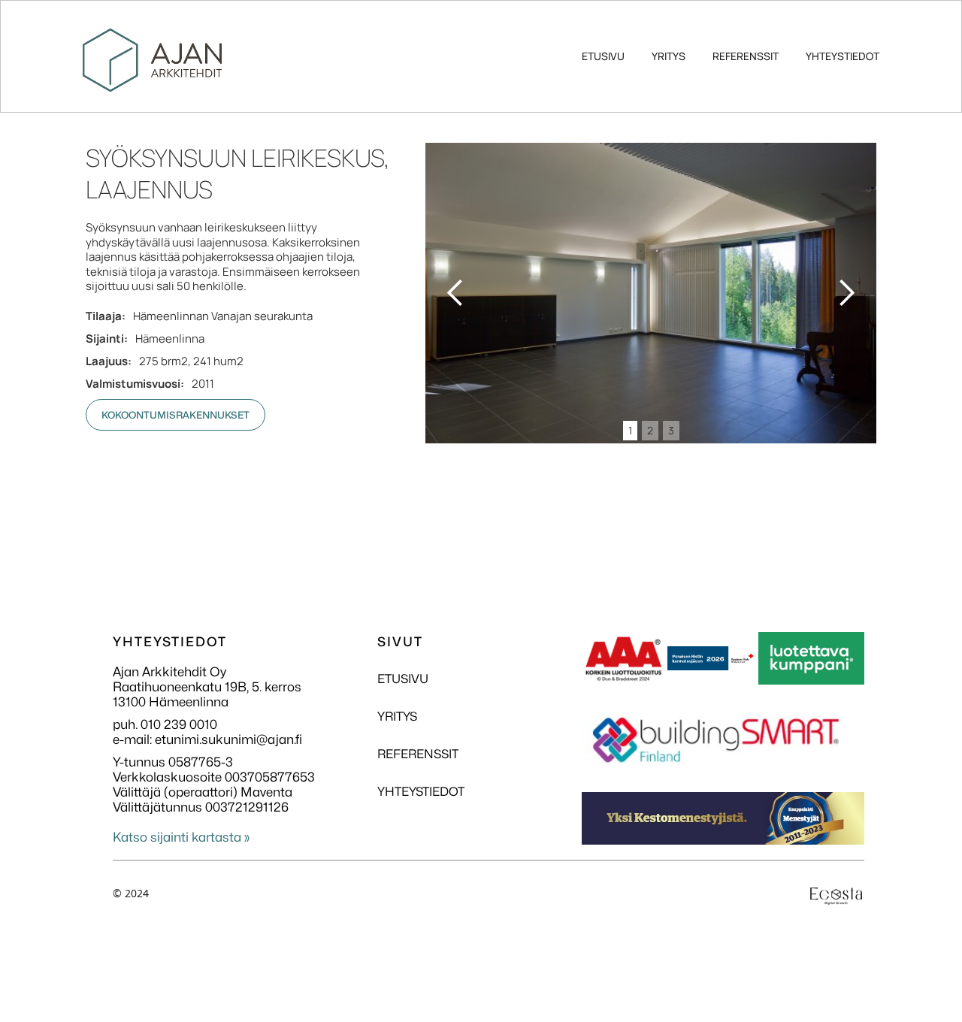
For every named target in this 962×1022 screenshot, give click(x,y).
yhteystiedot (842, 56)
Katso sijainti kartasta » (181, 837)
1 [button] (630, 430)
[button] (455, 293)
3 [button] (671, 430)
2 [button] (650, 430)
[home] (152, 37)
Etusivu (603, 56)
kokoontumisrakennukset (175, 415)
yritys (668, 56)
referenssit (745, 56)
